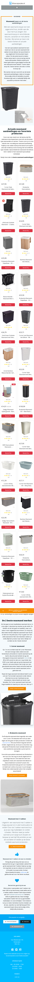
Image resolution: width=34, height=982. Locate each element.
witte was (24, 872)
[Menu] (17, 7)
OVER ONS (17, 977)
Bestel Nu (8, 193)
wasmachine (6, 743)
